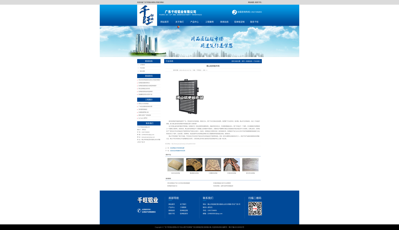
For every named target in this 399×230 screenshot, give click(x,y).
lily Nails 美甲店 (143, 118)
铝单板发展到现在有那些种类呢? (148, 85)
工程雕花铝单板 (213, 173)
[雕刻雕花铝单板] (194, 164)
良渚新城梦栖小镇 (143, 112)
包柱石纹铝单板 (175, 173)
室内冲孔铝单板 (250, 173)
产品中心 (194, 22)
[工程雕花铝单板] (213, 164)
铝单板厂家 (191, 227)
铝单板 (173, 121)
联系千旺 (258, 2)
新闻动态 (224, 22)
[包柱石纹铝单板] (175, 164)
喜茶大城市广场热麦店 (145, 115)
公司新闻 (142, 65)
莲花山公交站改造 (143, 103)
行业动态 (142, 68)
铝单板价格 (207, 227)
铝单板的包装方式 (172, 186)
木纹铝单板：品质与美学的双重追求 (223, 186)
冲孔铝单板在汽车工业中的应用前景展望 (178, 183)
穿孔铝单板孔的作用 (144, 88)
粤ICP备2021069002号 (236, 227)
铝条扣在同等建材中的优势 (177, 150)
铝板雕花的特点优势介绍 (145, 94)
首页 (243, 61)
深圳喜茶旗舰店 (143, 109)
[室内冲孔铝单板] (250, 164)
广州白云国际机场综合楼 (145, 106)
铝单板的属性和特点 (144, 83)
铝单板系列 (184, 213)
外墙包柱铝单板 (231, 173)
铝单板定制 (239, 22)
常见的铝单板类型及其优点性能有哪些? (149, 80)
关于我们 (179, 22)
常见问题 (142, 71)
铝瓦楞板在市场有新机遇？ (177, 148)
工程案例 (209, 22)
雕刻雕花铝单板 (194, 173)
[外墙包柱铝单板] (231, 164)
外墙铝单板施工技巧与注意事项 (222, 183)
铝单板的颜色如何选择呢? (146, 91)
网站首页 (164, 22)
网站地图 (251, 2)
